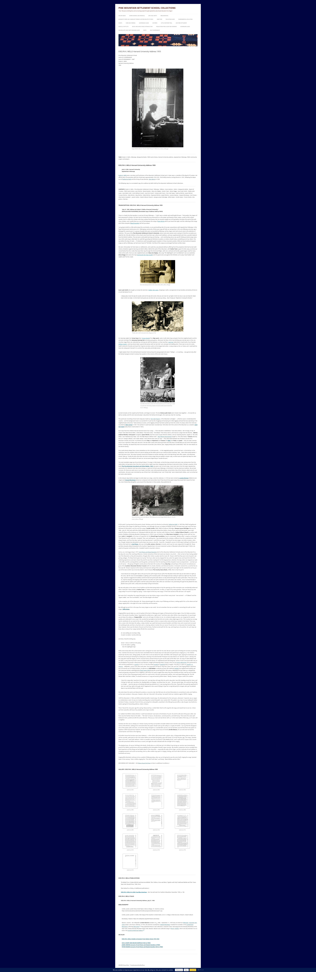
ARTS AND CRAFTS (152, 15)
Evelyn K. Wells (122, 175)
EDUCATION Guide (170, 19)
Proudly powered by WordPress (137, 965)
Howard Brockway (165, 924)
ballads (176, 668)
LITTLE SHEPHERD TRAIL (166, 23)
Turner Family (146, 338)
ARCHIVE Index (122, 15)
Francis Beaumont (181, 662)
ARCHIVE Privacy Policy (123, 965)
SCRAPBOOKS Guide (185, 26)
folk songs (136, 926)
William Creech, (122, 344)
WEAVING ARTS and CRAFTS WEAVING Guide (129, 30)
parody (156, 664)
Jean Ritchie (161, 221)
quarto (136, 664)
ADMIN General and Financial (137, 15)
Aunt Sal (170, 342)
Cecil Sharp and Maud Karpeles (147, 552)
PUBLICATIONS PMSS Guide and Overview (166, 26)
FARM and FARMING (130, 23)
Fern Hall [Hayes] (155, 419)
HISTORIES (154, 23)
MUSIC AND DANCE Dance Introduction (142, 26)
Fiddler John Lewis (153, 290)
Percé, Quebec (175, 928)
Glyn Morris (152, 179)
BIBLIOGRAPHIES (164, 15)
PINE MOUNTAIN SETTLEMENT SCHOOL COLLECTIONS (146, 7)
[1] (140, 926)
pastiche (162, 664)
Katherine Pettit (127, 179)
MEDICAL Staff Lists (123, 26)
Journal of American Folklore (135, 930)
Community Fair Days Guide (144, 255)
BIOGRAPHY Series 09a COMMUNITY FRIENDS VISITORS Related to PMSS (135, 19)
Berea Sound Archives (144, 763)
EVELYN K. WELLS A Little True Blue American (134, 892)
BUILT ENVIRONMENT (155, 30)
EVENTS (120, 23)
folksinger (185, 922)
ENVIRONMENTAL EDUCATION (185, 19)
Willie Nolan (126, 609)
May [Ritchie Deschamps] (165, 436)
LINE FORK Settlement (181, 23)
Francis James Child (145, 670)
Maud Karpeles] (135, 223)
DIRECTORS (159, 19)
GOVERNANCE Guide (144, 23)
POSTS (144, 30)
